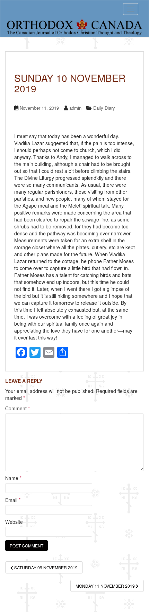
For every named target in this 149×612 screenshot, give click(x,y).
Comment (17, 408)
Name (13, 478)
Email (12, 499)
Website (14, 521)
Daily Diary (104, 107)
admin (75, 107)
